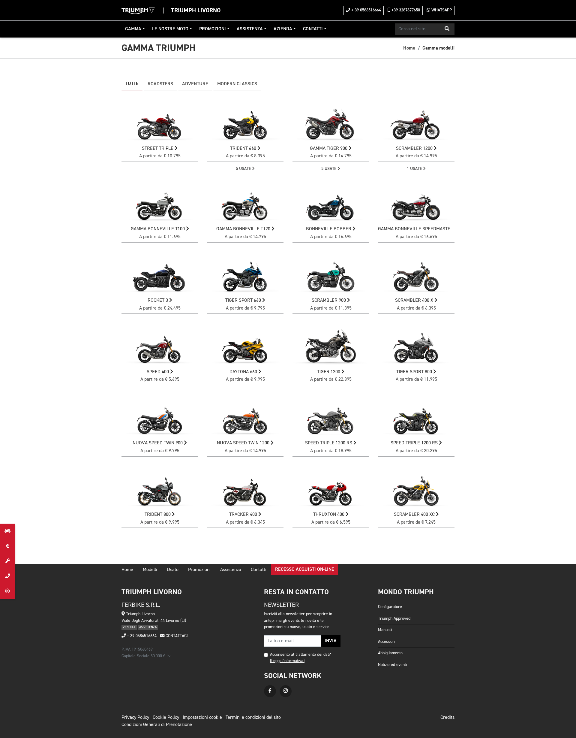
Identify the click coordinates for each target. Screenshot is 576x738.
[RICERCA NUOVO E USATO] (7, 531)
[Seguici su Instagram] (286, 691)
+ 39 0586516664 (365, 10)
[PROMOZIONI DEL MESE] (7, 546)
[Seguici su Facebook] (270, 691)
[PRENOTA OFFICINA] (7, 561)
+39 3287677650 (405, 10)
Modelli (150, 569)
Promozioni (212, 29)
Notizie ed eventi (392, 665)
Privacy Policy (135, 717)
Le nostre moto (170, 29)
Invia (331, 641)
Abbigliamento (390, 653)
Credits (447, 717)
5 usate (244, 169)
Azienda (283, 29)
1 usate (415, 169)
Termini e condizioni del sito (253, 717)
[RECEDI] (7, 591)
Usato (172, 569)
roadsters (160, 84)
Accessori (386, 642)
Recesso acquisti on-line (304, 569)
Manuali (385, 630)
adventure (195, 84)
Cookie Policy (166, 717)
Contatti (313, 29)
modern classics (237, 84)
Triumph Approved (394, 618)
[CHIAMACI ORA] (7, 576)
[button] (447, 29)
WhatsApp (441, 10)
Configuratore (390, 607)
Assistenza (250, 29)
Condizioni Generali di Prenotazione (157, 724)
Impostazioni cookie (202, 717)
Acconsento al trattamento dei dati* (301, 654)
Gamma (133, 29)
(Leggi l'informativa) (287, 661)
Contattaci (176, 636)
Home (409, 48)
